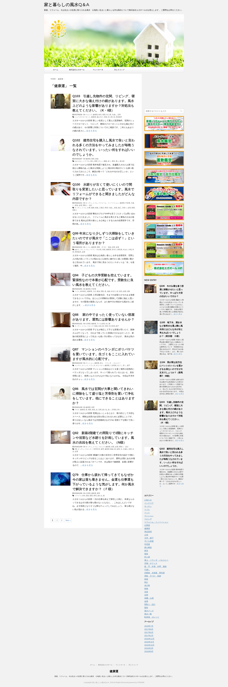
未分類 (147, 585)
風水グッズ (149, 611)
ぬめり (77, 249)
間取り (74, 210)
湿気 (120, 291)
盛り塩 (104, 410)
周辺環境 (148, 532)
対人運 (108, 115)
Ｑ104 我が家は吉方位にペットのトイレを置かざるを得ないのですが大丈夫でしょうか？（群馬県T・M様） (171, 369)
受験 (102, 291)
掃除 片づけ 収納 (104, 247)
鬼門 (128, 365)
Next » (68, 520)
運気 (113, 161)
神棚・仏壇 (149, 598)
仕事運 (88, 324)
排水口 (114, 249)
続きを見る (91, 131)
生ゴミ (119, 365)
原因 (87, 496)
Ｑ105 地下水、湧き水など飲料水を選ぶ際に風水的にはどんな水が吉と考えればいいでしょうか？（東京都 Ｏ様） (171, 329)
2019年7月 (148, 626)
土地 (146, 535)
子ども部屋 (101, 324)
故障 (118, 449)
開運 (133, 208)
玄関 (119, 115)
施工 (119, 208)
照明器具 (78, 252)
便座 (103, 249)
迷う (109, 161)
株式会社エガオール (77, 70)
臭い (109, 410)
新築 (96, 159)
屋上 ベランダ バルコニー (110, 363)
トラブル (86, 161)
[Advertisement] (164, 90)
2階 (76, 449)
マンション (90, 363)
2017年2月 (148, 636)
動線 (111, 449)
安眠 (105, 117)
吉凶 (99, 326)
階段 (146, 608)
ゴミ (81, 249)
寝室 (104, 115)
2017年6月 (148, 632)
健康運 (95, 115)
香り (118, 410)
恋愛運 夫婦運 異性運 (154, 573)
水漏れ (125, 449)
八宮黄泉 (113, 365)
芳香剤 (114, 410)
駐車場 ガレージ (151, 617)
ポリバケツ (100, 365)
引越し (114, 115)
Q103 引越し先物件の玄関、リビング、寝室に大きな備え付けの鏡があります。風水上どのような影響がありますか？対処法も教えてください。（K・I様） (172, 412)
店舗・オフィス (150, 563)
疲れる (100, 496)
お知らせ (148, 500)
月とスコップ (119, 70)
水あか (125, 249)
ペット (147, 513)
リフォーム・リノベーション (108, 203)
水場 (130, 249)
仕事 (88, 208)
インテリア (149, 503)
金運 (80, 205)
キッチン (89, 203)
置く (124, 365)
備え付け (100, 117)
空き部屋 (112, 326)
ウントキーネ (98, 70)
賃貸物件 (119, 117)
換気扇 (119, 249)
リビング (89, 115)
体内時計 (83, 291)
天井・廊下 (149, 538)
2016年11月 (149, 642)
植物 (146, 589)
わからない (78, 161)
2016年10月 (149, 645)
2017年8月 (148, 629)
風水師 (122, 161)
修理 (102, 449)
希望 (106, 208)
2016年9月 (148, 648)
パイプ (92, 249)
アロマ (77, 410)
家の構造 (148, 547)
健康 (92, 208)
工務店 (101, 208)
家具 (100, 115)
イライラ (78, 496)
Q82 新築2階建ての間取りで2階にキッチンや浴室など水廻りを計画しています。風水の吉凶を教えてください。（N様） (103, 437)
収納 (96, 326)
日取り (124, 208)
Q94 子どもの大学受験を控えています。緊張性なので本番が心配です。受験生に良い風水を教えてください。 (103, 279)
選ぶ (117, 161)
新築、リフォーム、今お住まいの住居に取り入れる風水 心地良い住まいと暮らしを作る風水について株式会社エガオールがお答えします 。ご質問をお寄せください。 (114, 676)
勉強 (98, 291)
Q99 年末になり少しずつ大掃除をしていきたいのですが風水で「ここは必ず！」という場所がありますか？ (103, 238)
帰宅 (95, 496)
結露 (124, 291)
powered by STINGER (136, 682)
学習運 (127, 203)
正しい (100, 161)
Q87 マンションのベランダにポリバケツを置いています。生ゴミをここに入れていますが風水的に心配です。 (103, 354)
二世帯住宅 (96, 449)
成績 (108, 291)
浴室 (113, 247)
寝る (92, 161)
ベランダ (92, 365)
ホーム (55, 70)
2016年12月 (149, 639)
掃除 (89, 410)
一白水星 (98, 249)
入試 (94, 291)
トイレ (95, 203)
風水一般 (148, 614)
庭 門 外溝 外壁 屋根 (155, 566)
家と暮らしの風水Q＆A (66, 4)
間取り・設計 (87, 205)
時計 (146, 582)
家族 (96, 208)
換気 (93, 410)
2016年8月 (148, 651)
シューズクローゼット (82, 117)
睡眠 (105, 161)
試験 (128, 291)
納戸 (117, 326)
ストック (85, 365)
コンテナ (78, 365)
